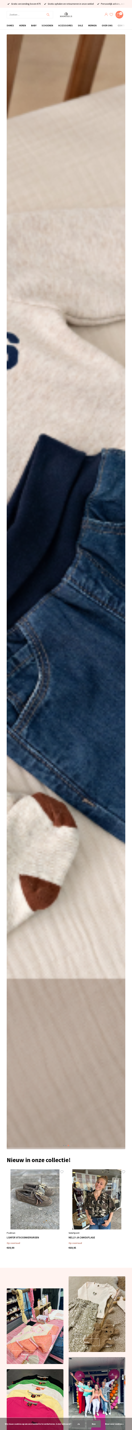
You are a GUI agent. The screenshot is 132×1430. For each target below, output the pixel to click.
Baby (33, 25)
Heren (22, 25)
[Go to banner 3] (97, 1314)
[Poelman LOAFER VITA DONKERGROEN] (34, 1199)
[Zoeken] (48, 14)
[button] (64, 1145)
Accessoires (65, 25)
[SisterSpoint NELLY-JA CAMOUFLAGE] (96, 1199)
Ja (79, 1424)
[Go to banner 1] (35, 1326)
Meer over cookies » (114, 1424)
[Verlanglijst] (111, 15)
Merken (92, 25)
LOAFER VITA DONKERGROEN (23, 1237)
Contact (123, 25)
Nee (94, 1424)
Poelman (11, 1233)
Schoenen (47, 25)
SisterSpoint (74, 1233)
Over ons (107, 25)
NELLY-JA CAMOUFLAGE (82, 1237)
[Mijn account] (106, 15)
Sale (80, 25)
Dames (10, 25)
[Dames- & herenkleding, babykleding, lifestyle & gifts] (66, 14)
